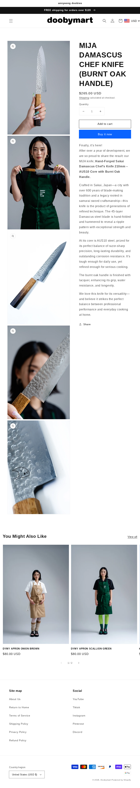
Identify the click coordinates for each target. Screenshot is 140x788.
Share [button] (87, 324)
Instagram (79, 715)
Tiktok (76, 707)
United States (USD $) (24, 774)
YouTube (78, 699)
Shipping (84, 98)
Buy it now (105, 134)
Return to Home (19, 707)
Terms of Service (19, 715)
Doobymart (106, 780)
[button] (11, 21)
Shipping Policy (18, 723)
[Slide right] (79, 663)
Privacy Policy (17, 732)
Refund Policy (17, 740)
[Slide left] (61, 663)
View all (132, 536)
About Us (15, 699)
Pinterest (78, 723)
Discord (77, 732)
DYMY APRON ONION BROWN (21, 648)
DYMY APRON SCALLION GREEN (91, 648)
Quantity (84, 104)
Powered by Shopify (121, 780)
